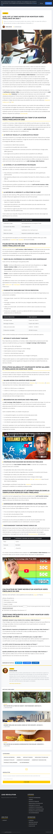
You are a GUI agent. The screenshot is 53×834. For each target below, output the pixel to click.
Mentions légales (33, 822)
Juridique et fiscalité (9, 759)
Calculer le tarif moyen (8, 608)
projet (35, 594)
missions (28, 484)
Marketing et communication (39, 759)
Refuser (41, 3)
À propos (31, 820)
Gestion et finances (28, 757)
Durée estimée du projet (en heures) (12, 606)
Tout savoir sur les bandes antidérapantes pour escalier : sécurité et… (24, 744)
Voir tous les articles (14, 683)
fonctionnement (33, 534)
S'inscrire (26, 781)
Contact (4, 820)
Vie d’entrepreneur (24, 762)
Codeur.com (5, 102)
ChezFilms (13, 239)
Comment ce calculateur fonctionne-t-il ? (15, 610)
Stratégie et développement (10, 762)
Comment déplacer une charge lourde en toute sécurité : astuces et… (23, 725)
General (5, 13)
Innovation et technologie (41, 757)
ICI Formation (41, 383)
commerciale (23, 113)
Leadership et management (23, 759)
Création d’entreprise (9, 757)
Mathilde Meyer (8, 707)
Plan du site (32, 826)
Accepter (49, 3)
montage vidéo (6, 94)
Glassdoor (47, 100)
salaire (48, 383)
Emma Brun (13, 670)
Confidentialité (33, 824)
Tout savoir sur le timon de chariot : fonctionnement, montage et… (23, 705)
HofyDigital (17, 284)
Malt (12, 102)
